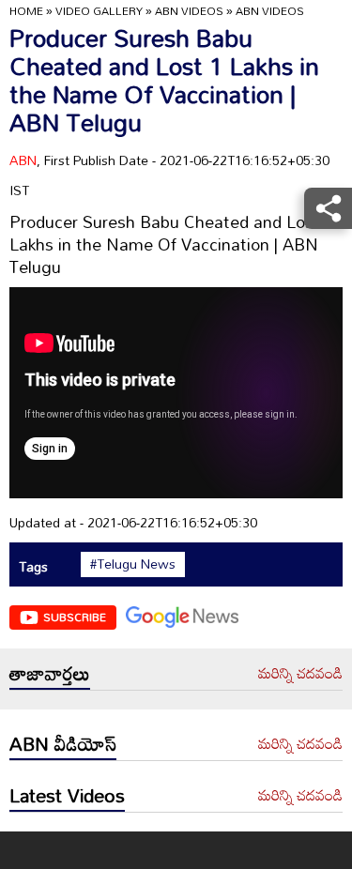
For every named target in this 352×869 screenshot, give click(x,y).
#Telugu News (133, 564)
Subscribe (74, 616)
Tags (33, 566)
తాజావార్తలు (49, 673)
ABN (23, 160)
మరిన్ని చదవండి (300, 673)
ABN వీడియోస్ (62, 743)
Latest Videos (67, 795)
